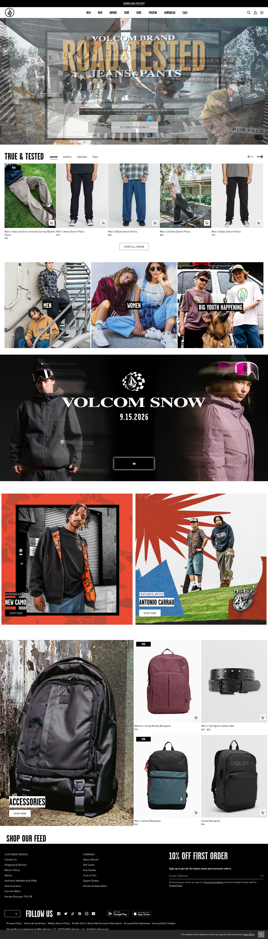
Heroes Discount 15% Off (18, 896)
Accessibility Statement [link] (137, 923)
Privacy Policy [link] (14, 923)
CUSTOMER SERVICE (16, 854)
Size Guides (89, 870)
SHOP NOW (19, 813)
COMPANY (89, 854)
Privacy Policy (175, 885)
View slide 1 (257, 137)
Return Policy (12, 870)
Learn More (248, 934)
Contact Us (11, 859)
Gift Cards (88, 864)
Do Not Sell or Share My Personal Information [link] (97, 923)
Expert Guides (91, 880)
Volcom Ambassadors (95, 885)
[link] (59, 913)
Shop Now (15, 613)
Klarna (8, 875)
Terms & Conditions (214, 882)
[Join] (258, 875)
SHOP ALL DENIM (134, 246)
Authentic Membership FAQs (21, 880)
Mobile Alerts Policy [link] (59, 923)
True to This (89, 875)
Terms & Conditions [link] (35, 923)
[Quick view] (52, 223)
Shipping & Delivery (16, 864)
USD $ (11, 913)
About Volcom (90, 859)
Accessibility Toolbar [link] (164, 923)
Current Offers (13, 891)
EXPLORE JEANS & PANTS (134, 127)
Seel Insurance (13, 885)
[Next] (259, 157)
